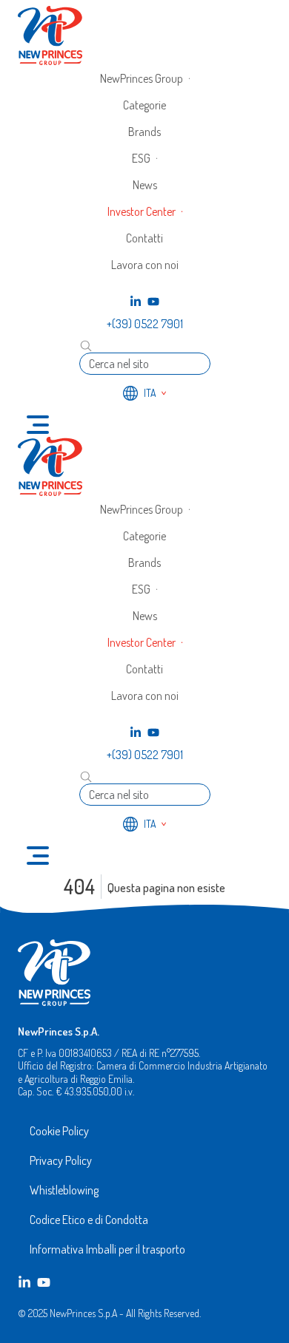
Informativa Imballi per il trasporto (107, 1249)
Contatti (144, 238)
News (145, 184)
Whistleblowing (64, 1190)
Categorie (144, 105)
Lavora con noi (145, 264)
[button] (145, 78)
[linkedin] (136, 301)
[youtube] (153, 301)
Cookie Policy (59, 1130)
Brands (144, 131)
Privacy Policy (61, 1160)
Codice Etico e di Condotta (89, 1219)
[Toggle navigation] (38, 424)
